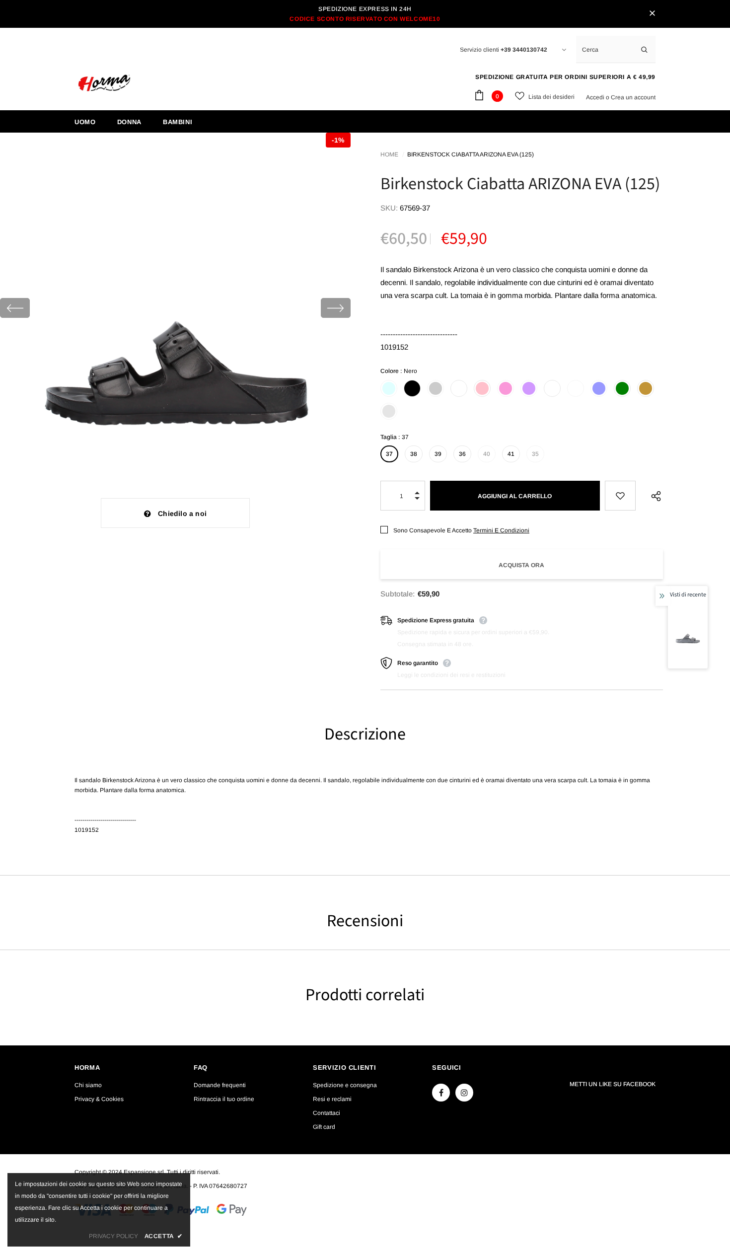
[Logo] (104, 83)
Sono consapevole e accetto (432, 530)
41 (511, 453)
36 (462, 453)
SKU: (389, 208)
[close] (652, 14)
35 (535, 453)
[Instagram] (464, 1093)
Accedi (596, 97)
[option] (175, 308)
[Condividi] (653, 496)
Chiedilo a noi (182, 513)
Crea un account (633, 97)
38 (413, 453)
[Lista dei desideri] (620, 496)
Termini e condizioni (501, 530)
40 (486, 453)
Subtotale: (397, 594)
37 (389, 453)
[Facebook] (441, 1093)
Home (389, 154)
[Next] (336, 308)
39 (438, 453)
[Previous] (15, 308)
